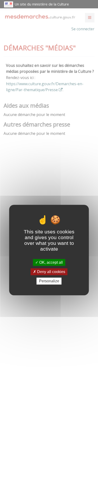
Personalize (49, 281)
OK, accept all (50, 262)
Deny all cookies (50, 272)
